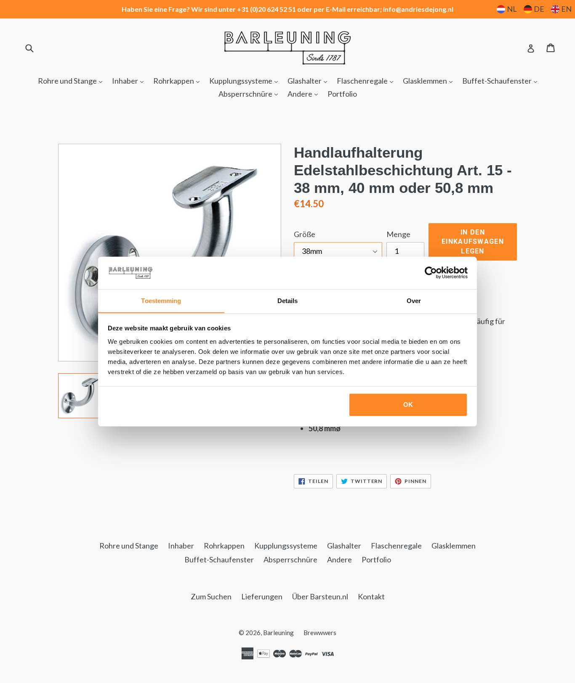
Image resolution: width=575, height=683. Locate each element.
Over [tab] (414, 300)
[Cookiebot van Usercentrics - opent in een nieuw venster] (431, 272)
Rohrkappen (178, 80)
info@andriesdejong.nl (418, 9)
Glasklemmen (430, 80)
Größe (304, 234)
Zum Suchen (211, 596)
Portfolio (342, 93)
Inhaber (130, 80)
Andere (305, 93)
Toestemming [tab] (161, 300)
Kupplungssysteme (245, 80)
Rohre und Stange (72, 80)
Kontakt (371, 596)
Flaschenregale (367, 80)
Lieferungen (261, 596)
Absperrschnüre (250, 93)
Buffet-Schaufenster (501, 80)
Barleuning (278, 632)
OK (408, 404)
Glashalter (309, 80)
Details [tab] (287, 300)
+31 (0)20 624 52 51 (266, 9)
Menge (398, 234)
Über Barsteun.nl (320, 596)
